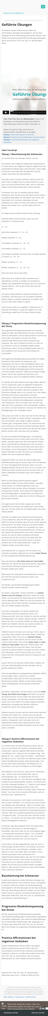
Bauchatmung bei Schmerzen (18, 134)
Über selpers (8, 997)
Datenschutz (31, 997)
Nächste (38, 1013)
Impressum (19, 997)
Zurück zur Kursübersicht (13, 13)
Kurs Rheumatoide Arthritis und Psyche (17, 20)
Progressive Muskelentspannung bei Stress (24, 137)
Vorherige (11, 1013)
